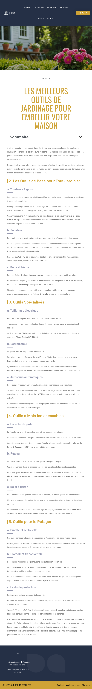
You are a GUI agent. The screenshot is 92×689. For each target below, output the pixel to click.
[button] (80, 137)
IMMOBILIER (63, 7)
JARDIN (41, 18)
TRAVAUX (50, 18)
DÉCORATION (39, 7)
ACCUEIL (27, 7)
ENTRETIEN (51, 7)
